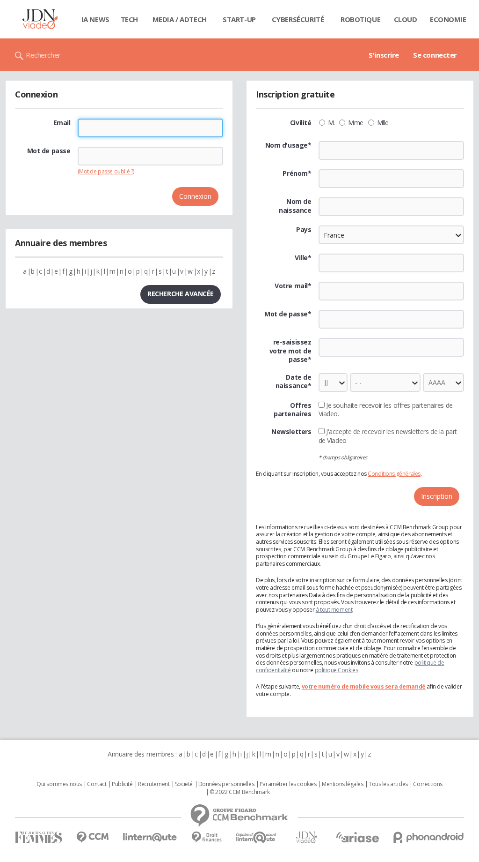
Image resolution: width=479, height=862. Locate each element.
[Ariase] (357, 837)
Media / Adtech (179, 19)
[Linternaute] (150, 837)
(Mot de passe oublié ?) (106, 171)
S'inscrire (384, 55)
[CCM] (92, 837)
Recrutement (153, 784)
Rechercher (43, 55)
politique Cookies (336, 670)
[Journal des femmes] (38, 837)
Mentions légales (342, 784)
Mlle (383, 123)
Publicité (122, 784)
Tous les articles (388, 784)
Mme (355, 123)
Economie (448, 19)
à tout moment (334, 610)
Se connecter (435, 55)
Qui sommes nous (59, 784)
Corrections (427, 784)
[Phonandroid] (428, 837)
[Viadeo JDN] (306, 837)
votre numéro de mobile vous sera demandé (364, 686)
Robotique (360, 19)
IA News (95, 19)
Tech (129, 19)
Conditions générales (394, 474)
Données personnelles (226, 784)
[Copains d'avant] (256, 837)
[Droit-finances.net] (206, 837)
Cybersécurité (298, 19)
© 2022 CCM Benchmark (240, 792)
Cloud (405, 19)
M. (331, 123)
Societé (184, 784)
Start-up (239, 19)
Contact (96, 784)
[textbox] (391, 263)
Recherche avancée (180, 293)
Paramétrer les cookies (288, 784)
